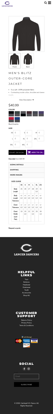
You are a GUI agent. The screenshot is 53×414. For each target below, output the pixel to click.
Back (28, 67)
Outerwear (26, 287)
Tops (26, 279)
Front (15, 67)
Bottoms (26, 282)
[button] (45, 2)
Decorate (12, 159)
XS (12, 133)
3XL (11, 145)
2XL (35, 139)
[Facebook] (24, 369)
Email (16, 372)
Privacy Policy (26, 323)
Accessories (26, 293)
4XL (23, 145)
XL (24, 139)
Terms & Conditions (26, 325)
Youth (26, 290)
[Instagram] (29, 369)
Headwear (26, 285)
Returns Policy (26, 320)
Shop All (26, 295)
